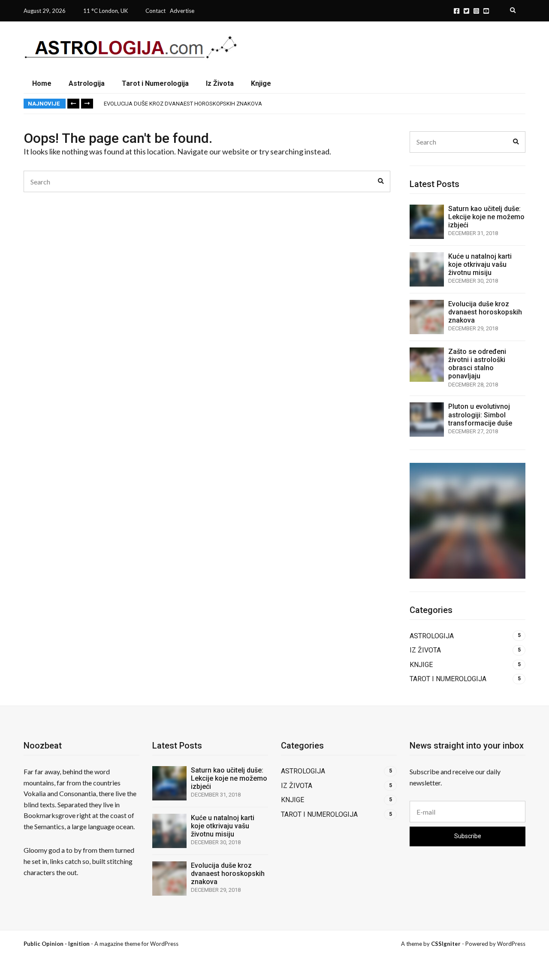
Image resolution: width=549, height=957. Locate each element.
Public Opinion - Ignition (57, 943)
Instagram (476, 11)
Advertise (182, 10)
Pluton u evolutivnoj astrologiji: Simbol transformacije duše (480, 414)
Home (41, 83)
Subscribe (467, 836)
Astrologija (87, 83)
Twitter (466, 11)
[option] (314, 104)
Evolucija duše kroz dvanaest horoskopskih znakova (183, 103)
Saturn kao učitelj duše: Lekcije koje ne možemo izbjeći (486, 217)
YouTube (486, 11)
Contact (155, 10)
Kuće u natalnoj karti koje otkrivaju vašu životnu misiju (480, 264)
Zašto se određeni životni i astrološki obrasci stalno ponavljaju (477, 363)
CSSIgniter (446, 943)
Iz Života (220, 83)
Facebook (456, 11)
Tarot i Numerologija (155, 83)
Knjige (261, 83)
